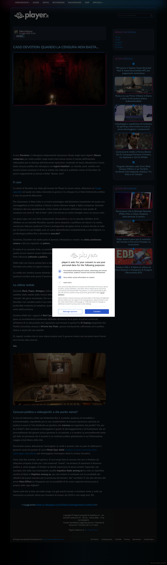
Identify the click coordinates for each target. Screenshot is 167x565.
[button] (83, 282)
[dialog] (83, 282)
